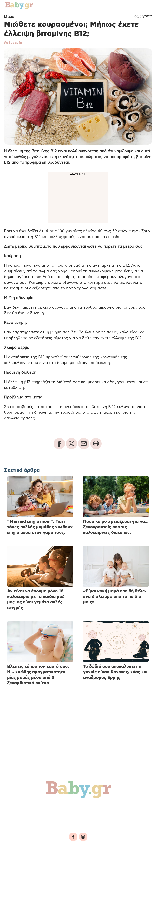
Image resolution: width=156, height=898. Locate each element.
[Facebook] (73, 837)
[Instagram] (83, 837)
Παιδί (77, 808)
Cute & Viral (66, 817)
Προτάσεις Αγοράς (105, 817)
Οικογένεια (102, 808)
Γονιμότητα (21, 808)
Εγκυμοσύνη (52, 808)
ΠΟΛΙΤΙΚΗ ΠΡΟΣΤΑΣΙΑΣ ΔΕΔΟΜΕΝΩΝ (81, 863)
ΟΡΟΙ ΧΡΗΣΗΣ (39, 863)
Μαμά (9, 16)
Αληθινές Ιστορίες (29, 817)
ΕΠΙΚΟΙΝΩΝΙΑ (122, 863)
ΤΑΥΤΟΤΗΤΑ (16, 863)
